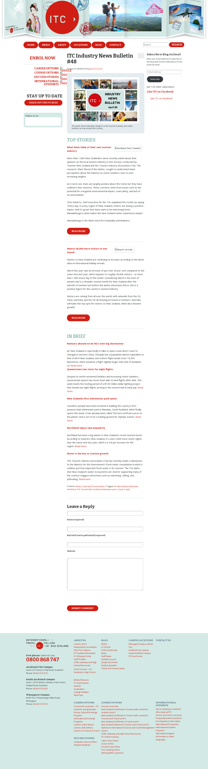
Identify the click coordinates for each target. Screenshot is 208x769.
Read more (78, 231)
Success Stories (46, 77)
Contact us (163, 640)
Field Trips (78, 695)
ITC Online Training (109, 736)
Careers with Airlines (83, 727)
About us (80, 640)
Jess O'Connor (96, 68)
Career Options (46, 68)
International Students (46, 83)
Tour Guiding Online (110, 749)
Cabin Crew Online (109, 740)
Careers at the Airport (84, 724)
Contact (115, 45)
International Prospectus (167, 724)
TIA (78, 489)
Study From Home (109, 662)
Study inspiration (109, 665)
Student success (108, 659)
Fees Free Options (82, 650)
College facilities (81, 692)
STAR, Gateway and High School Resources (121, 733)
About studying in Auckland (168, 709)
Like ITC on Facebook (160, 91)
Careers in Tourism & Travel (86, 730)
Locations (81, 45)
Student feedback (82, 745)
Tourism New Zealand (90, 489)
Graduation (79, 689)
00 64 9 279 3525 (40, 688)
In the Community (109, 650)
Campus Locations (141, 640)
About (62, 45)
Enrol (46, 45)
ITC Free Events (136, 656)
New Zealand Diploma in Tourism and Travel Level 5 (125, 724)
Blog (98, 45)
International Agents (165, 733)
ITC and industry (81, 683)
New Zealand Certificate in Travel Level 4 (120, 721)
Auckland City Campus (139, 650)
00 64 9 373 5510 (40, 673)
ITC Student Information (85, 653)
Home (30, 45)
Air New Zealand (121, 486)
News (78, 486)
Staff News (106, 656)
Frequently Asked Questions (169, 718)
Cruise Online (107, 743)
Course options (46, 72)
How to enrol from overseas (169, 715)
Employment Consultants (85, 647)
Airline (104, 644)
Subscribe (155, 79)
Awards (77, 686)
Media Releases (81, 679)
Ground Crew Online (110, 746)
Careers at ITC (80, 644)
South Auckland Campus (140, 653)
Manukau (134, 486)
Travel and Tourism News (93, 486)
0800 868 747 (42, 659)
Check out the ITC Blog (43, 102)
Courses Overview (109, 706)
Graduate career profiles (85, 741)
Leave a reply (124, 489)
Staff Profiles (80, 659)
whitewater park (108, 489)
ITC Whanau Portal (82, 656)
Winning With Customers (112, 752)
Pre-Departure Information (168, 721)
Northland (71, 489)
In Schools (106, 647)
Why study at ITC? (164, 712)
